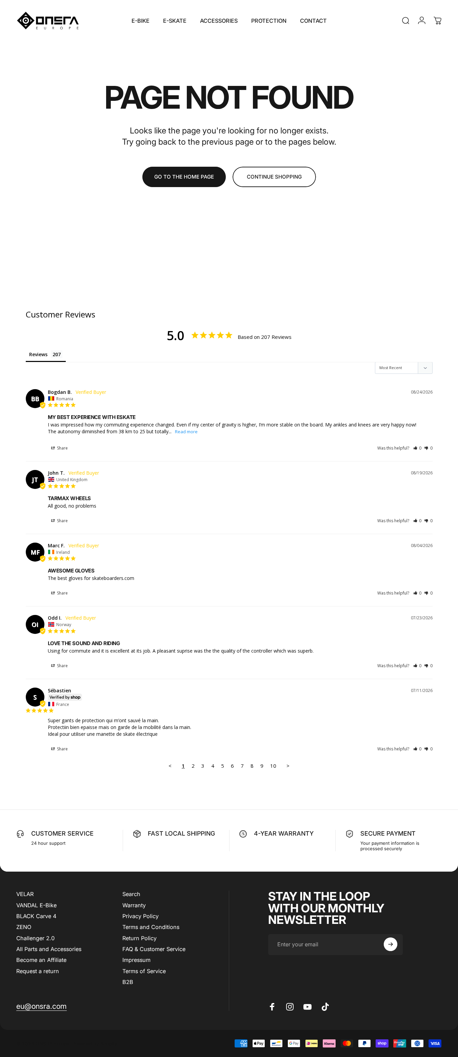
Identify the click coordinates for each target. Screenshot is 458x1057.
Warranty (134, 904)
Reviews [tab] (38, 354)
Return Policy (139, 937)
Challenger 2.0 (35, 937)
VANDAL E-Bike (36, 904)
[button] (417, 448)
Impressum (136, 959)
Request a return (37, 970)
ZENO (23, 927)
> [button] (288, 765)
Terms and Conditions (150, 927)
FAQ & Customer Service (153, 949)
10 (273, 765)
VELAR (25, 894)
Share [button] (62, 448)
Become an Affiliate (41, 959)
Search (131, 894)
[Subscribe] (390, 944)
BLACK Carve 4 (36, 915)
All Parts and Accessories (48, 949)
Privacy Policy (140, 915)
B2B (127, 982)
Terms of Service (144, 970)
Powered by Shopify (94, 1043)
